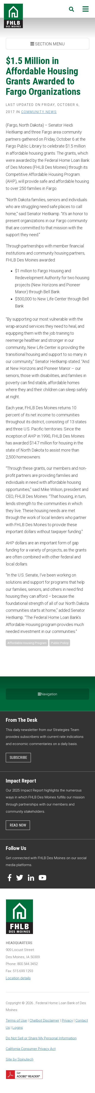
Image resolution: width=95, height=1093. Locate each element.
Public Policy (59, 643)
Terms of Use (16, 1020)
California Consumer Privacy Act (31, 1049)
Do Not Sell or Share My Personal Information (41, 1038)
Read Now (18, 825)
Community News (39, 112)
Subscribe (18, 757)
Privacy (67, 1020)
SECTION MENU (49, 43)
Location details (18, 978)
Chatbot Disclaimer (44, 1020)
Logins (17, 1028)
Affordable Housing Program (27, 643)
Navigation (49, 694)
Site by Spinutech (19, 1059)
